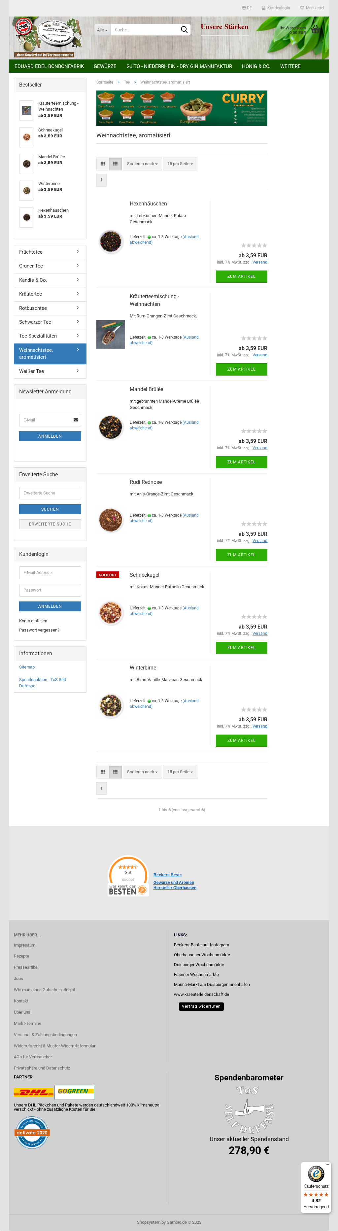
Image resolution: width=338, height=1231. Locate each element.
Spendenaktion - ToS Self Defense (42, 682)
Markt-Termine (27, 1023)
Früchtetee (31, 252)
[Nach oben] (320, 1221)
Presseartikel (26, 967)
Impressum (24, 945)
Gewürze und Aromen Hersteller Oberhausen (174, 885)
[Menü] (327, 1166)
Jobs (18, 978)
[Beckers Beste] (49, 38)
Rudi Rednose (146, 482)
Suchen (50, 509)
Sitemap (27, 667)
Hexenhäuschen (148, 203)
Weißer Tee (31, 371)
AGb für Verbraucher (33, 1056)
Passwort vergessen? (39, 630)
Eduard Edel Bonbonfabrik (49, 66)
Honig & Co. (256, 66)
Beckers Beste (167, 875)
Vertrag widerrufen (201, 1006)
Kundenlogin (277, 8)
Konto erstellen (33, 620)
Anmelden (50, 436)
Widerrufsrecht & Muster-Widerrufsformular (54, 1045)
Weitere (290, 66)
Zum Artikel (241, 276)
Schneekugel (144, 575)
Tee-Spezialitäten (38, 336)
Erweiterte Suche (50, 524)
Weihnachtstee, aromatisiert (36, 353)
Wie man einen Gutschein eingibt (44, 989)
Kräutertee (30, 294)
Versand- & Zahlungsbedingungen (45, 1034)
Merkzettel (314, 8)
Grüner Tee (31, 266)
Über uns (22, 1012)
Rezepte (21, 956)
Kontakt (21, 1000)
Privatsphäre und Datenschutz (42, 1068)
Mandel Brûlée (146, 389)
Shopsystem (148, 1222)
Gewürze (105, 66)
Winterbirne (143, 668)
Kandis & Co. (33, 280)
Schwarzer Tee (35, 322)
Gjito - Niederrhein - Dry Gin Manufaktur (179, 66)
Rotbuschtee (33, 308)
